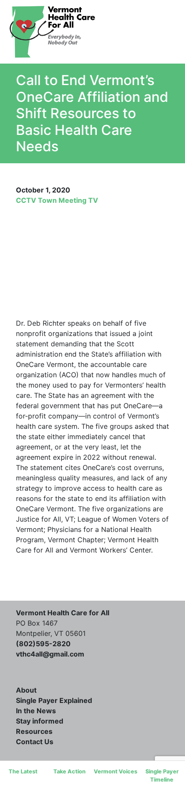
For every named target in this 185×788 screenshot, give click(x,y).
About (26, 690)
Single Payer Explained (54, 700)
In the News (36, 710)
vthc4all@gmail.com (50, 654)
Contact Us (34, 741)
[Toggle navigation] (151, 31)
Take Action (69, 771)
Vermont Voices (115, 771)
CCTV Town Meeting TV (57, 200)
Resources (34, 731)
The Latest (23, 771)
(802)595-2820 (43, 643)
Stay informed (39, 721)
